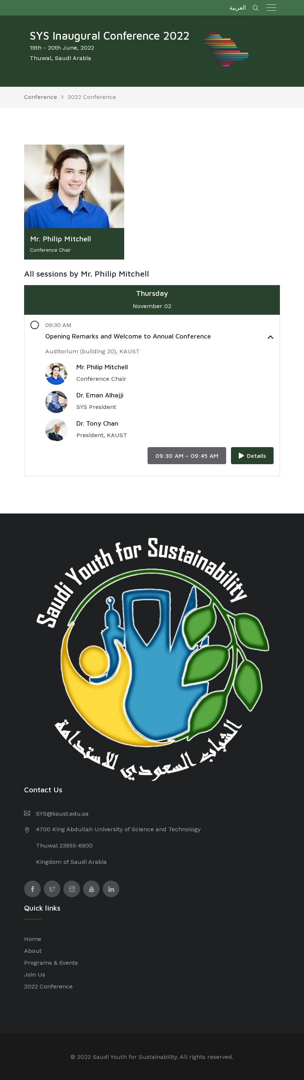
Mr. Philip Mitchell (102, 367)
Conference (40, 96)
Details (256, 455)
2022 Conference (91, 96)
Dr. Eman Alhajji (99, 395)
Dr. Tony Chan (97, 423)
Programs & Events (51, 962)
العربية (237, 7)
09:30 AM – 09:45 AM (186, 455)
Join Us (34, 974)
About (33, 950)
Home (32, 938)
